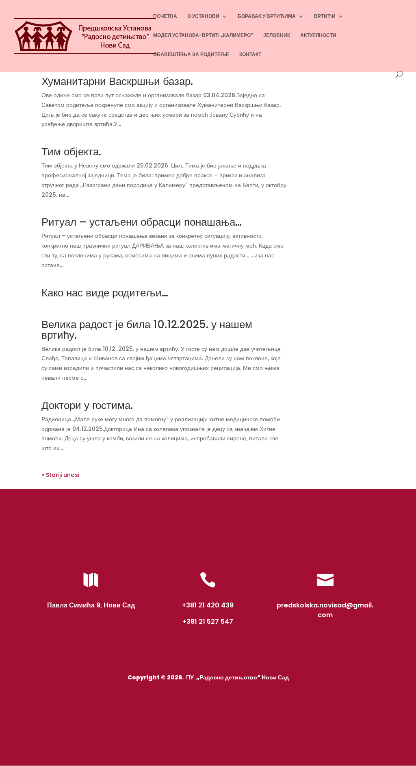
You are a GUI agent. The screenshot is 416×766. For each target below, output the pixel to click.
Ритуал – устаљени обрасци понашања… (141, 222)
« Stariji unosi (60, 475)
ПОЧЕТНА (165, 16)
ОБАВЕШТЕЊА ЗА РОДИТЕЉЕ (191, 55)
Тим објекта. (71, 151)
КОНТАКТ (250, 55)
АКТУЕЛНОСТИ (318, 36)
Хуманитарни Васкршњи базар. (117, 81)
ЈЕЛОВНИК (276, 36)
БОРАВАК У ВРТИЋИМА (267, 16)
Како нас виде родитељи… (104, 292)
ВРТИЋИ (325, 16)
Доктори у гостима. (87, 405)
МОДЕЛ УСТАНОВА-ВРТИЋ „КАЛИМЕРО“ (203, 36)
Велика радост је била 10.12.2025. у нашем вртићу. (146, 329)
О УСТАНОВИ (203, 16)
